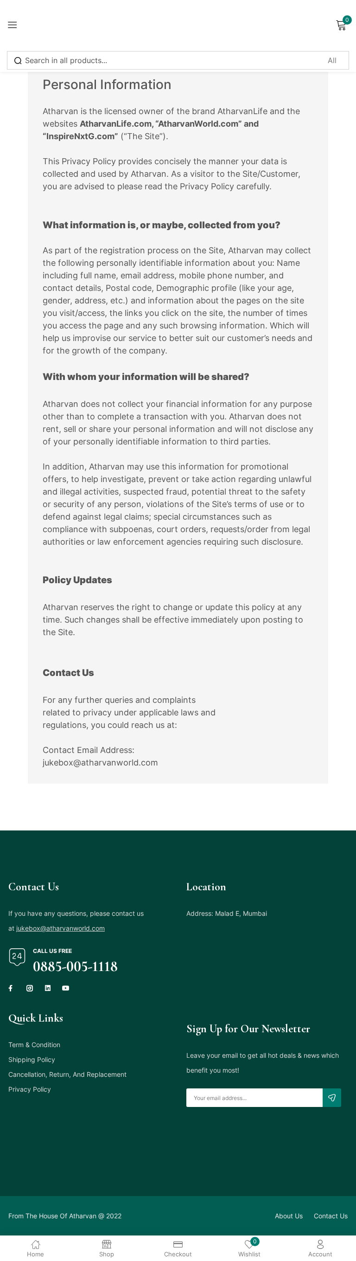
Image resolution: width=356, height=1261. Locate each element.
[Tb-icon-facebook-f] (11, 988)
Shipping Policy (31, 1059)
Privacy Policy (29, 1089)
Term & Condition (34, 1045)
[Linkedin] (47, 988)
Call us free (52, 950)
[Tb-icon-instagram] (29, 988)
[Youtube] (66, 988)
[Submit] (332, 1097)
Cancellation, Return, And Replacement (67, 1074)
